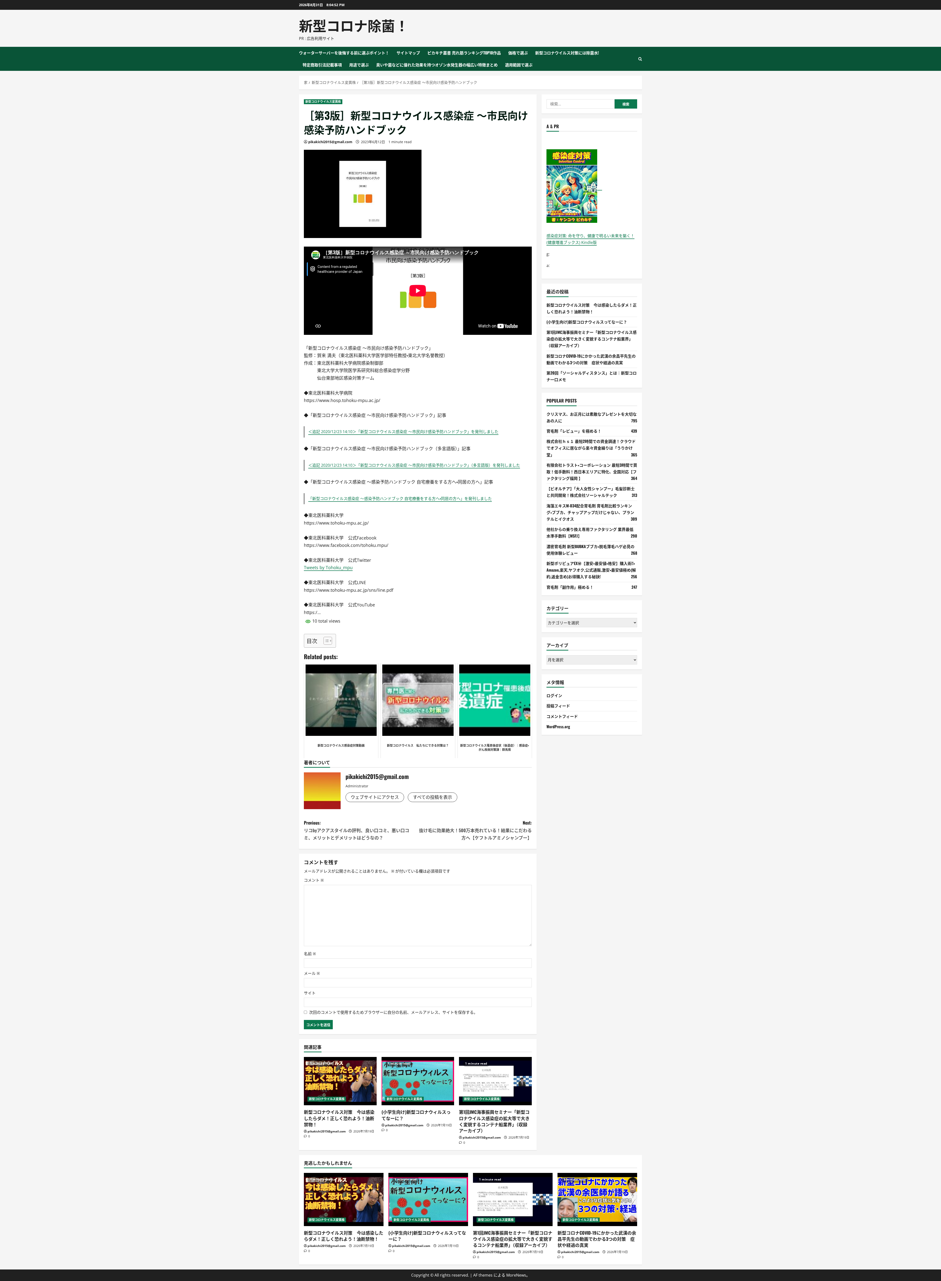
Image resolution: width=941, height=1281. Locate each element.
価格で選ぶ (518, 53)
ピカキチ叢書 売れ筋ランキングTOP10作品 (464, 53)
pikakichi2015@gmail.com (330, 141)
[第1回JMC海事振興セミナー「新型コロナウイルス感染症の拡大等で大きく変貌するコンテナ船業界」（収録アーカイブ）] (495, 1081)
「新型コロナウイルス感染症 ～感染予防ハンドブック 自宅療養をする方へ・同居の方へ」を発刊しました (400, 498)
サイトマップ (408, 53)
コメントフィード (562, 716)
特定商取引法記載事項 (322, 65)
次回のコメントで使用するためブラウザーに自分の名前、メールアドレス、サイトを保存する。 (393, 1012)
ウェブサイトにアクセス (375, 797)
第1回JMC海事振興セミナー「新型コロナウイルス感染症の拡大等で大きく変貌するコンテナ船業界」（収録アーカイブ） (494, 1121)
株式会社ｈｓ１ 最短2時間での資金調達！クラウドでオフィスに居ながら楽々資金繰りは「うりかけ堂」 (591, 447)
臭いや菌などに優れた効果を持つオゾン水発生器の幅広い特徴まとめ (437, 65)
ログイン (554, 695)
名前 (310, 953)
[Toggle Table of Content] (325, 641)
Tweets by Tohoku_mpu (328, 567)
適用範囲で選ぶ (518, 65)
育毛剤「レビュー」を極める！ (573, 431)
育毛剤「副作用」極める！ (570, 587)
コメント (314, 880)
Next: (475, 830)
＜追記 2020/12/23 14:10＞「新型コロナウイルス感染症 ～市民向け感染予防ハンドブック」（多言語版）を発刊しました (414, 465)
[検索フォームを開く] (640, 59)
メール (312, 973)
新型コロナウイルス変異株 (323, 102)
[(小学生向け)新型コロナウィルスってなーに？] (418, 1081)
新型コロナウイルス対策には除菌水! (567, 53)
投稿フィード (558, 706)
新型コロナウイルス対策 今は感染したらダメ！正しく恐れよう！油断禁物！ (339, 1118)
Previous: (356, 830)
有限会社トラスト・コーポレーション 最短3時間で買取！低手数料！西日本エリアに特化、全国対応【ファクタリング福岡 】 (591, 471)
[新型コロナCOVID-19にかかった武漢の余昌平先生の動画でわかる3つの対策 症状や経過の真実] (597, 1199)
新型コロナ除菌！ (354, 25)
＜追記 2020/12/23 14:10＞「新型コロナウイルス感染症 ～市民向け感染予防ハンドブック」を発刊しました (403, 431)
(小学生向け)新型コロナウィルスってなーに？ (416, 1115)
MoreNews (516, 1275)
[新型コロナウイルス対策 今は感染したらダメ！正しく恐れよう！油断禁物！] (340, 1081)
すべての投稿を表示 (432, 797)
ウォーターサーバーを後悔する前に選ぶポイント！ (344, 53)
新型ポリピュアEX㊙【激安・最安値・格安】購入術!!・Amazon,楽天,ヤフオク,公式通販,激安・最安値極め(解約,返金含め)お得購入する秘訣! (591, 569)
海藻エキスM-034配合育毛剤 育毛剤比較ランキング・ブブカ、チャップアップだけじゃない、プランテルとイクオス (590, 512)
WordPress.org (558, 726)
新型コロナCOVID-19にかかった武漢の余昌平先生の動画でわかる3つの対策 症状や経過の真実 (596, 1239)
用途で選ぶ (359, 65)
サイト (310, 993)
